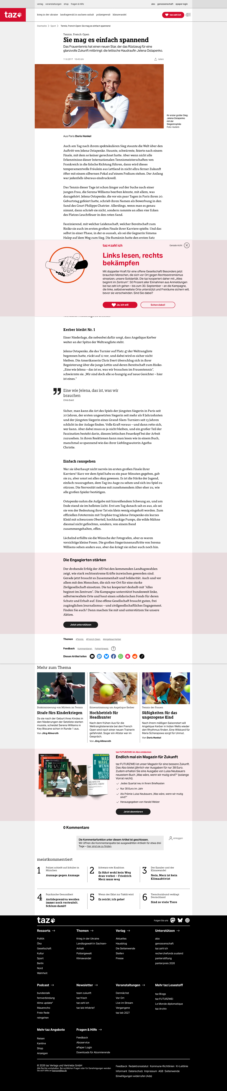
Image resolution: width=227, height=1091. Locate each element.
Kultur (40, 953)
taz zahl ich (161, 948)
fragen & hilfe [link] (77, 4)
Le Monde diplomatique (169, 1003)
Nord (40, 968)
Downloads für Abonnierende (93, 1052)
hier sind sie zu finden (99, 846)
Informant (122, 1071)
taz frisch (81, 998)
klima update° (45, 1003)
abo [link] (153, 4)
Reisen (41, 1038)
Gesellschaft (44, 948)
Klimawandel (83, 958)
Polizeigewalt (84, 953)
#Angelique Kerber (112, 639)
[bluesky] (180, 922)
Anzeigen (42, 1053)
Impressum (151, 1071)
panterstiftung (163, 958)
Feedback (82, 1037)
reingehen (43, 1017)
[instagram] (187, 922)
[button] (188, 15)
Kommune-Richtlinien (162, 1066)
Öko (39, 943)
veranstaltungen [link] (53, 4)
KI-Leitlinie (182, 1066)
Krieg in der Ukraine (87, 938)
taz (46, 920)
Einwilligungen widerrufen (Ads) (134, 1076)
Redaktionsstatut (139, 1066)
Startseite (42, 26)
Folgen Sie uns (161, 920)
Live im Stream (124, 1003)
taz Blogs (160, 994)
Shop (40, 1048)
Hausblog (121, 943)
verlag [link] (40, 4)
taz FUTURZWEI (164, 999)
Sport (53, 26)
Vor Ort (120, 998)
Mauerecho (43, 1007)
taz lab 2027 (123, 1012)
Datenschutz (135, 1071)
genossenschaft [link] (165, 4)
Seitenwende (172, 1071)
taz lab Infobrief (85, 1007)
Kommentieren (85, 648)
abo (157, 938)
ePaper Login (84, 1047)
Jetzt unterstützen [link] (80, 624)
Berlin (40, 963)
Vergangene (123, 1007)
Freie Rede (43, 1012)
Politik (40, 938)
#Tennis (80, 639)
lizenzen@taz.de (59, 1070)
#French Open (93, 639)
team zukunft (83, 993)
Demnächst (122, 993)
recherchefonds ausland (169, 953)
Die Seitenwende (125, 948)
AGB (161, 1071)
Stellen (120, 953)
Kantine (41, 1043)
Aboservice (83, 1042)
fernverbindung (46, 998)
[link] (48, 15)
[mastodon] (172, 922)
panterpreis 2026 (165, 963)
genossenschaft (164, 943)
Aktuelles (121, 938)
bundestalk (43, 993)
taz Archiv (161, 1008)
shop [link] (66, 4)
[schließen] (187, 245)
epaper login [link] (182, 4)
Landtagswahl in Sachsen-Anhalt (91, 946)
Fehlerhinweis (102, 648)
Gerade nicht (176, 245)
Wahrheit (42, 973)
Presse (120, 958)
